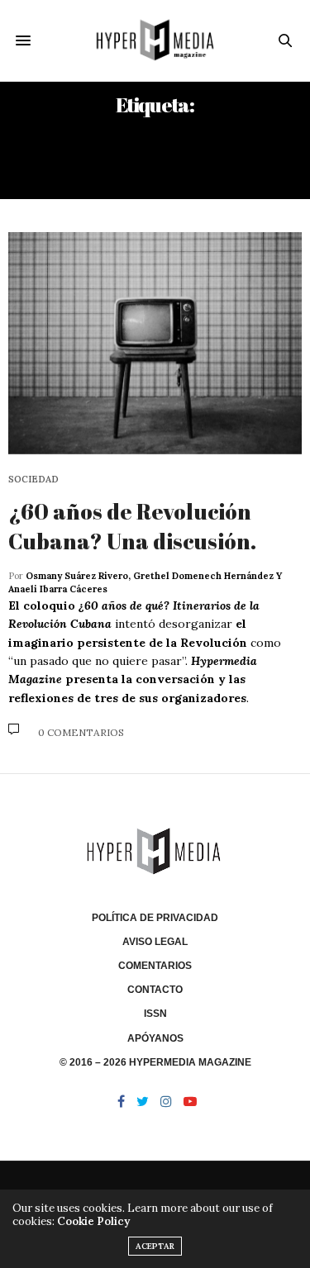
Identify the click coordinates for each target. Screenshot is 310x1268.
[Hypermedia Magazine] (155, 40)
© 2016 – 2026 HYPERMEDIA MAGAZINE (155, 1062)
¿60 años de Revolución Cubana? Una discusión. (132, 526)
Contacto (155, 989)
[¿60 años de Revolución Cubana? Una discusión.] (155, 343)
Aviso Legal (155, 941)
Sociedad (33, 479)
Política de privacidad (155, 918)
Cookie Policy (93, 1221)
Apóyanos (155, 1038)
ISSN (155, 1013)
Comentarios (155, 965)
